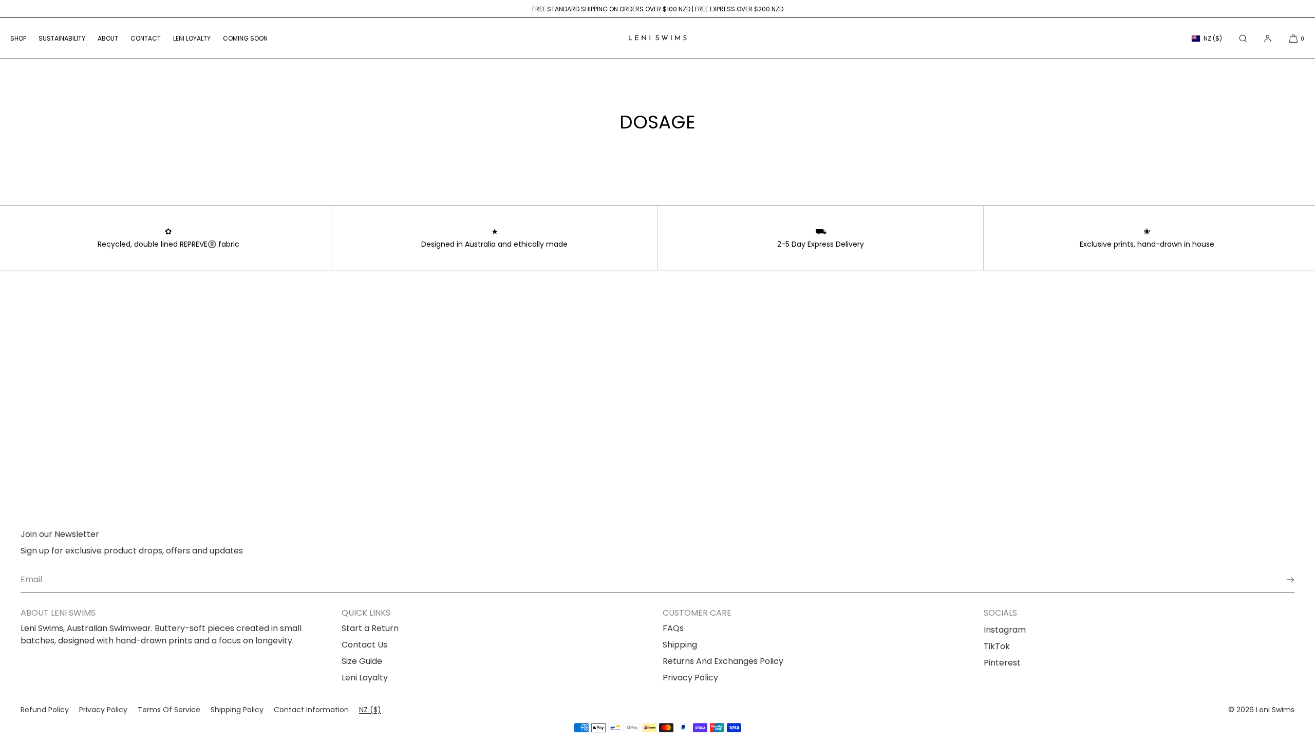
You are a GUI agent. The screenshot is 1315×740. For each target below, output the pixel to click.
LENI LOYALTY (192, 38)
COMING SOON (245, 38)
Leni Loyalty (365, 677)
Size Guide (362, 661)
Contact (145, 38)
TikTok (997, 646)
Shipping (680, 645)
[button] (1243, 38)
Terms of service (169, 710)
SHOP (18, 38)
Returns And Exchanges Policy (723, 661)
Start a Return (370, 628)
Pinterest (1002, 663)
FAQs (673, 628)
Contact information (311, 710)
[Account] (1267, 38)
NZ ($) (1213, 38)
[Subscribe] (1281, 579)
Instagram (1005, 630)
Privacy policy (103, 710)
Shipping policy (237, 710)
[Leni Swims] (657, 39)
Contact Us (364, 645)
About (108, 38)
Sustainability (62, 38)
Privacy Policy (690, 677)
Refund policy (45, 710)
